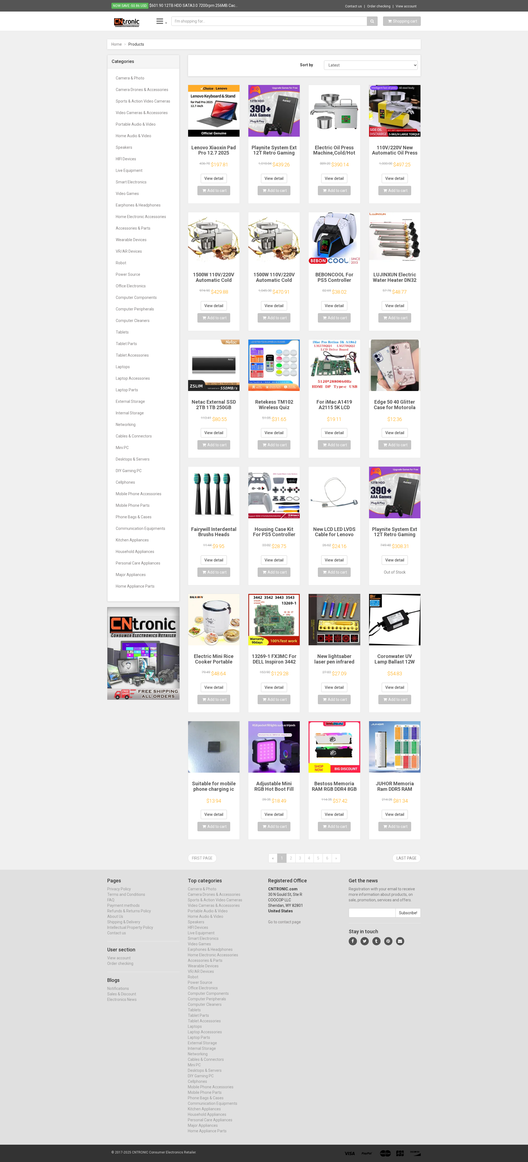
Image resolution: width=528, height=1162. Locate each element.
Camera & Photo (130, 78)
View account (406, 6)
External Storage (130, 401)
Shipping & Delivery (123, 922)
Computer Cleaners (133, 320)
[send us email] (400, 941)
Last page (407, 858)
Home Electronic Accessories (141, 216)
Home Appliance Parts (135, 586)
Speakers (124, 147)
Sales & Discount (121, 994)
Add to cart (217, 190)
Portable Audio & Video (136, 124)
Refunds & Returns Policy (129, 911)
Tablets (122, 332)
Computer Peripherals (135, 309)
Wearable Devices (131, 240)
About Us (115, 916)
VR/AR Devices (129, 251)
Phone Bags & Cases (134, 517)
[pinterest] (388, 941)
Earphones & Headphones (138, 205)
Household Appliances (135, 551)
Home (116, 44)
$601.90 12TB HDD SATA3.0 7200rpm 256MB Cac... (193, 5)
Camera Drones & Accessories (142, 89)
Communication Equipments (140, 528)
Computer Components (136, 297)
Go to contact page (284, 922)
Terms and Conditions (126, 894)
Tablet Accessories (132, 355)
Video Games (127, 193)
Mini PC (122, 447)
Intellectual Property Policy (130, 927)
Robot (121, 263)
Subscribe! (408, 913)
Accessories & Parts (133, 228)
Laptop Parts (127, 390)
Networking (126, 424)
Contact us (353, 6)
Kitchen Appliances (132, 540)
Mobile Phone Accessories (138, 494)
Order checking (379, 6)
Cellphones (125, 482)
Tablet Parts (126, 344)
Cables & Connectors (134, 436)
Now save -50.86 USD (130, 6)
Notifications (118, 988)
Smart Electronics (131, 182)
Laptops (123, 367)
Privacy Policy (119, 889)
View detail (213, 178)
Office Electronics (131, 286)
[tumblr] (376, 941)
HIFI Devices (126, 159)
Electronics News (122, 999)
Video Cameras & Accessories (142, 113)
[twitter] (365, 941)
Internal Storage (130, 413)
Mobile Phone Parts (133, 505)
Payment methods (123, 905)
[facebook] (353, 941)
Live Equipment (129, 170)
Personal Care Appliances (138, 563)
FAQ (110, 900)
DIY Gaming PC (129, 471)
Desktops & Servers (133, 459)
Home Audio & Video (133, 136)
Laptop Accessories (133, 378)
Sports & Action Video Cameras (143, 101)
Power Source (128, 274)
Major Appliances (131, 574)
